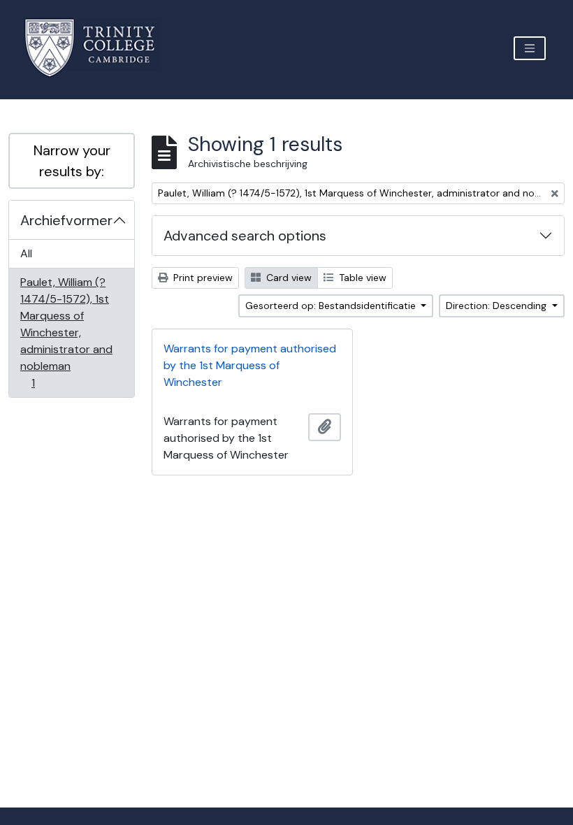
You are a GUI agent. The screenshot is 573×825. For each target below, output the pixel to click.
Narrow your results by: (72, 160)
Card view (287, 277)
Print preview (202, 277)
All (26, 253)
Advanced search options (245, 236)
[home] (98, 48)
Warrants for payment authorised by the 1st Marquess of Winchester (250, 365)
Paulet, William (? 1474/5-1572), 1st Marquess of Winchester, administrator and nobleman (66, 332)
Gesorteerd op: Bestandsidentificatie (332, 305)
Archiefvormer (66, 220)
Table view (361, 277)
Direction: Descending (497, 305)
